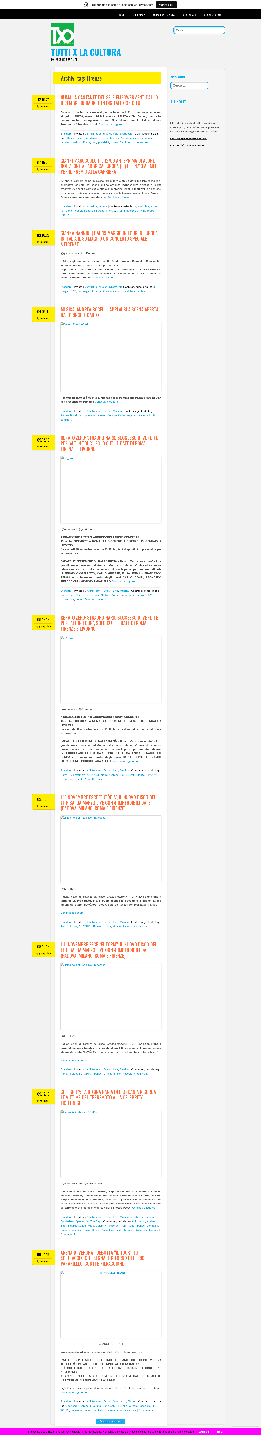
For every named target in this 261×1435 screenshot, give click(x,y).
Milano (117, 926)
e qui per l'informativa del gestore (187, 145)
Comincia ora (166, 4)
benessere (82, 138)
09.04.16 (43, 1254)
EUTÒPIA (85, 926)
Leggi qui (204, 1431)
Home (121, 15)
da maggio (84, 291)
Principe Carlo (116, 415)
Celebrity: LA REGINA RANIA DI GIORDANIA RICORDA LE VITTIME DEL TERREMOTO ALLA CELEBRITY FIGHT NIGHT (108, 1097)
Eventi (107, 411)
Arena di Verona (91, 1405)
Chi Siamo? (139, 15)
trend (147, 142)
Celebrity (101, 1225)
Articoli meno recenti (111, 1421)
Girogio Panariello (140, 1405)
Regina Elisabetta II (138, 415)
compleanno (87, 415)
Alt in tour (93, 595)
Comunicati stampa (164, 15)
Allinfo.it (178, 101)
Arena (114, 595)
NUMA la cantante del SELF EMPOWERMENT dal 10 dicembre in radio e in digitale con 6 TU (109, 100)
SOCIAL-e (136, 1217)
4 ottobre (143, 206)
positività (103, 142)
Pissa (86, 142)
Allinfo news (94, 411)
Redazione (45, 106)
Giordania (152, 1225)
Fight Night (127, 1225)
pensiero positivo (71, 142)
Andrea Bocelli (69, 415)
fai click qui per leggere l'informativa (188, 138)
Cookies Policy (212, 15)
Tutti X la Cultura (86, 52)
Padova (127, 926)
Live (115, 590)
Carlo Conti (127, 595)
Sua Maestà (150, 1230)
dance (93, 138)
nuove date (67, 599)
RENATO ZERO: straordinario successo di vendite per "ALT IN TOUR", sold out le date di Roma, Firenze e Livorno (109, 443)
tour (143, 291)
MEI (142, 210)
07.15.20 (43, 162)
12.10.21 (43, 99)
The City (95, 1221)
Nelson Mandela (108, 1410)
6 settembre (72, 1405)
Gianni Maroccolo (127, 210)
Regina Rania (91, 1230)
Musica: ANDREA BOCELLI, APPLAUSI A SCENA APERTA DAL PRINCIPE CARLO (109, 312)
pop (94, 142)
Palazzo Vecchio (71, 1230)
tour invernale (128, 1410)
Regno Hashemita (111, 1230)
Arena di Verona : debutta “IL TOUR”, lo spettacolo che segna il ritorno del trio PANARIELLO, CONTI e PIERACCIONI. (102, 1258)
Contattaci (189, 15)
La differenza (131, 291)
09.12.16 (43, 1094)
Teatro (132, 1401)
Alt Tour (105, 595)
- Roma (69, 138)
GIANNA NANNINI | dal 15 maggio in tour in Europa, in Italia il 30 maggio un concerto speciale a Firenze (110, 238)
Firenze (104, 138)
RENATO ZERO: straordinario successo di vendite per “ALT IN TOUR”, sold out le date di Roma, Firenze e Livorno (109, 623)
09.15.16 (43, 440)
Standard (66, 133)
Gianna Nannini (112, 291)
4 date (73, 926)
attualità (92, 133)
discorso (113, 1225)
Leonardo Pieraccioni (83, 1410)
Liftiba (107, 926)
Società (149, 1217)
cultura (103, 133)
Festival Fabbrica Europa (89, 210)
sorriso (138, 142)
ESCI (220, 1431)
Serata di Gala (133, 1230)
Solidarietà (67, 1221)
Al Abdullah (138, 1221)
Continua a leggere (112, 124)
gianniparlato (45, 626)
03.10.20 (43, 235)
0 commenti (99, 599)
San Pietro (126, 142)
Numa (124, 138)
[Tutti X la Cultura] (62, 45)
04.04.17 (43, 311)
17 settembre (77, 595)
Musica (113, 133)
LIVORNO (153, 595)
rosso (114, 142)
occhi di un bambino (142, 138)
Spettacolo (126, 133)
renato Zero (83, 599)
